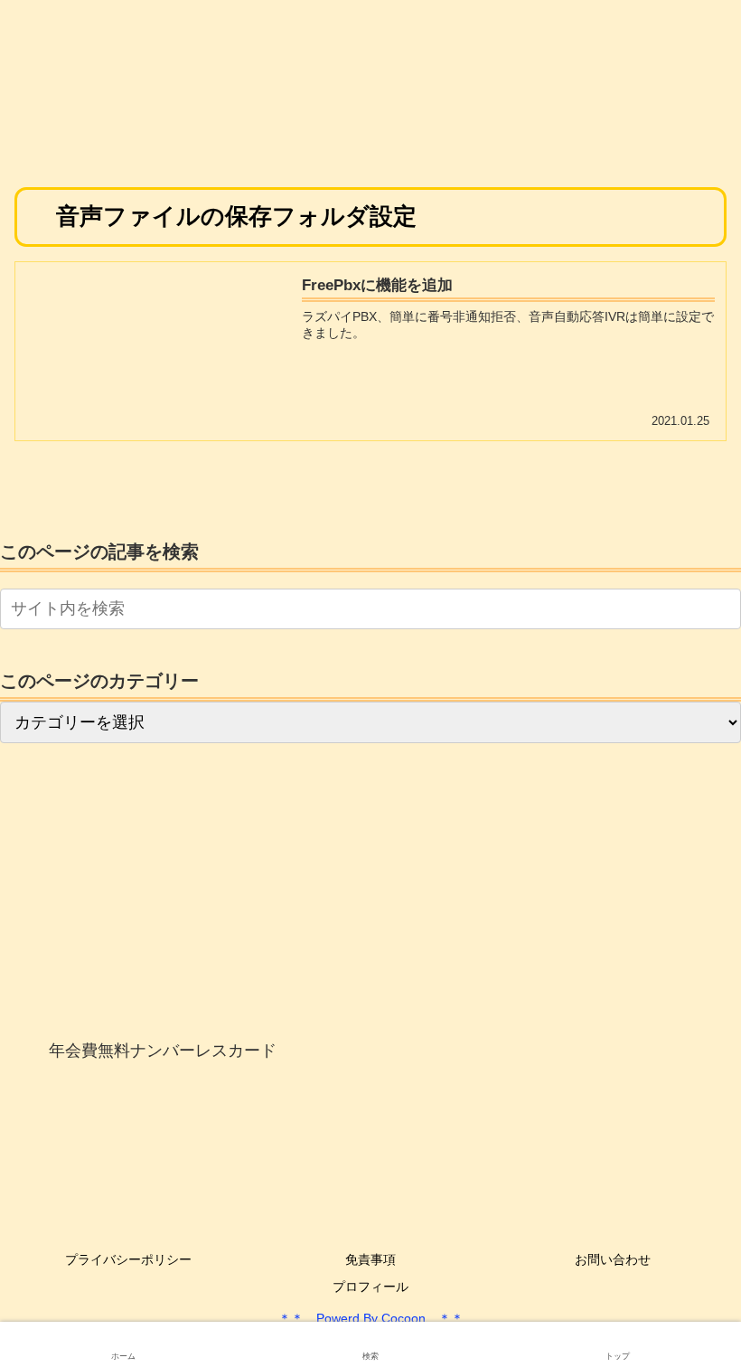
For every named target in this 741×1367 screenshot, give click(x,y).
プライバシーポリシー (128, 1259)
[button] (723, 608)
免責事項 (370, 1259)
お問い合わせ (613, 1259)
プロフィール (370, 1286)
